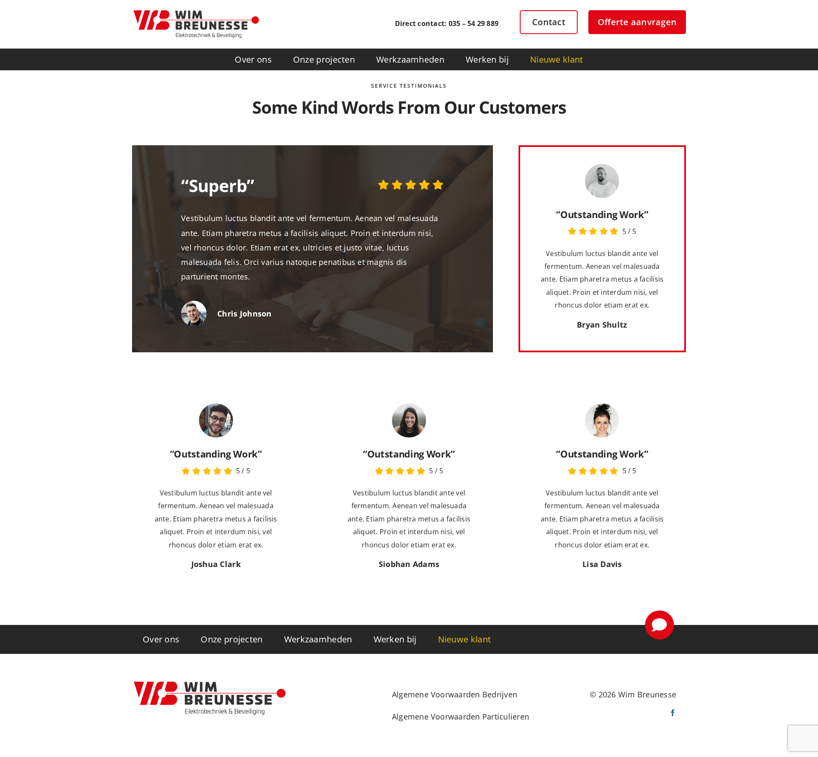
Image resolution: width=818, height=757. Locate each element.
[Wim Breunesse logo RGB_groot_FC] (196, 12)
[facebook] (672, 712)
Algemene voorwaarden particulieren (460, 716)
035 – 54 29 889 (474, 23)
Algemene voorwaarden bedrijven (454, 694)
